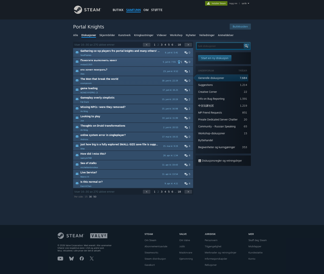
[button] (133, 52)
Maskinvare (185, 252)
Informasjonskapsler (216, 258)
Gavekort (150, 264)
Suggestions (205, 84)
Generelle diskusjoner (211, 77)
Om (145, 10)
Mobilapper (254, 246)
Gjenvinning (186, 258)
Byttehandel (205, 140)
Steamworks (151, 252)
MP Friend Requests (210, 112)
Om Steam (150, 240)
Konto (251, 258)
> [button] (188, 44)
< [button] (146, 44)
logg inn (233, 3)
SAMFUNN (133, 10)
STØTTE (157, 10)
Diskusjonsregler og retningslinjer (221, 160)
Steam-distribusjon (155, 258)
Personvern (211, 240)
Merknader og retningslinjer (220, 252)
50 (94, 196)
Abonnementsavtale (156, 246)
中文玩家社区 (206, 105)
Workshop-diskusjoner (211, 133)
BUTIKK (118, 10)
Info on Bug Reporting (211, 98)
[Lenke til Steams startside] (87, 12)
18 (179, 44)
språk (244, 3)
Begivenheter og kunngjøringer (216, 147)
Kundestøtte (255, 252)
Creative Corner (207, 91)
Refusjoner (211, 264)
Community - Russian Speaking (217, 126)
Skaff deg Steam (257, 240)
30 (90, 196)
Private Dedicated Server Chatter (218, 119)
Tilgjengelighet (213, 246)
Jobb (182, 246)
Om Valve (184, 240)
